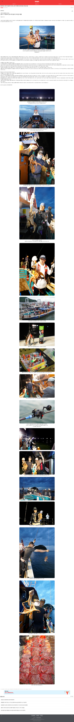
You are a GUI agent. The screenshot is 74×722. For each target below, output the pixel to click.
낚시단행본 (33, 715)
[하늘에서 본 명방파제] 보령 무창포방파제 (7, 699)
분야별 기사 (37, 3)
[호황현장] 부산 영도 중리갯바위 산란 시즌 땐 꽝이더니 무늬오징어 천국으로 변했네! (14, 705)
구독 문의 (59, 3)
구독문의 (37, 715)
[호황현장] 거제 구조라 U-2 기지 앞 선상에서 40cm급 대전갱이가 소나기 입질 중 (13, 702)
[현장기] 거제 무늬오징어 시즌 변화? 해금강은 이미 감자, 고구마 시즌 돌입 (12, 707)
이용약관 (34, 717)
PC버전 (41, 715)
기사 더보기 (71, 696)
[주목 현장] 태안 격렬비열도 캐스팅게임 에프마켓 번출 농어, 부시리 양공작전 (13, 710)
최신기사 (14, 3)
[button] (72, 11)
